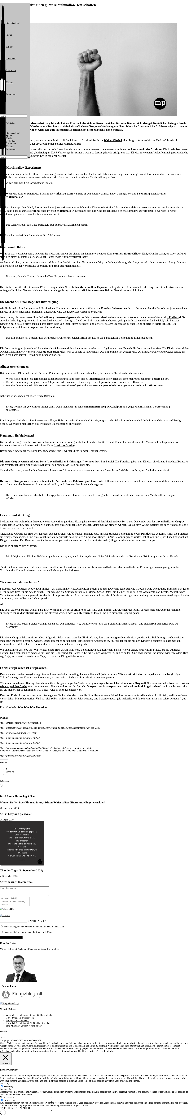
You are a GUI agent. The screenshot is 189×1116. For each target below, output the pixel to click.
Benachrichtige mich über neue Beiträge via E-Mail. (28, 932)
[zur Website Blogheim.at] (9, 1003)
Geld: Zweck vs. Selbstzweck (20, 1017)
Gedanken (11, 141)
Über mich (11, 143)
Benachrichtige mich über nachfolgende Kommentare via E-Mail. (34, 926)
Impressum (11, 149)
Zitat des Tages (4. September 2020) (21, 870)
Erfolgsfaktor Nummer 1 (17, 1020)
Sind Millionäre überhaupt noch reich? (24, 1025)
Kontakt (9, 146)
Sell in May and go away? (16, 813)
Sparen (9, 135)
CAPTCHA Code (36, 921)
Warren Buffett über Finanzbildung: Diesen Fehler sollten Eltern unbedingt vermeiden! (53, 802)
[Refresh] (5, 915)
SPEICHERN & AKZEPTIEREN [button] (16, 1108)
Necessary (8, 1086)
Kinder (9, 138)
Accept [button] (100, 1051)
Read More (109, 1051)
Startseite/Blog (12, 133)
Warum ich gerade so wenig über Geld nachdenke (29, 1015)
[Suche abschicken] (29, 157)
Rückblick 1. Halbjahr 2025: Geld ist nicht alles (28, 1023)
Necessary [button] (5, 1083)
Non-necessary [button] (7, 1097)
